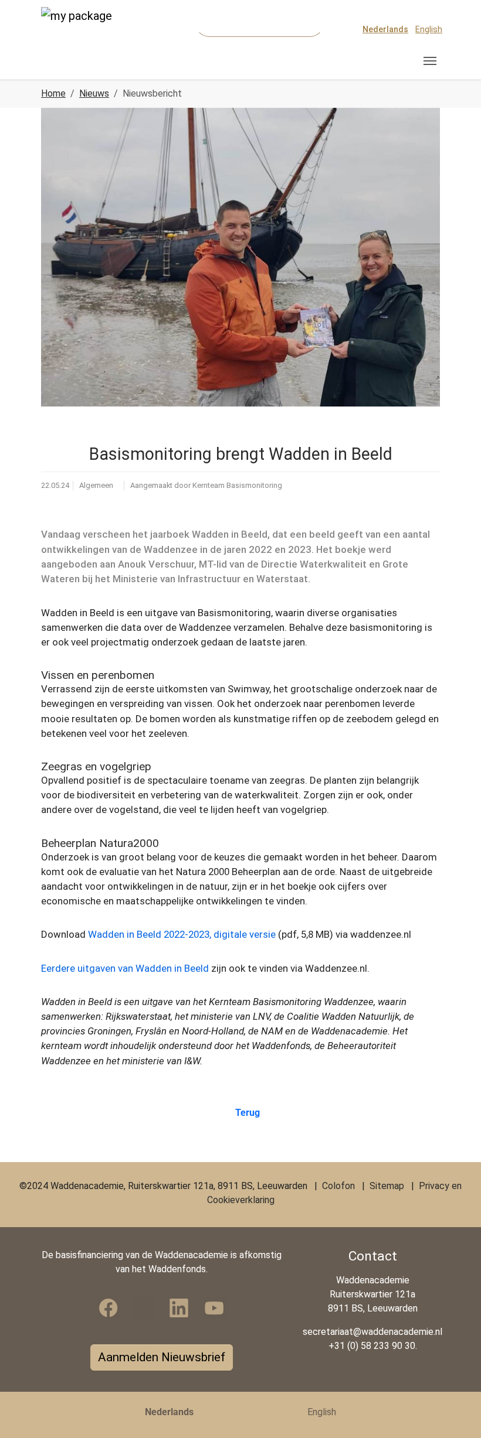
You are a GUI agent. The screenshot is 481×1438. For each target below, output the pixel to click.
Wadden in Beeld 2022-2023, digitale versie (182, 934)
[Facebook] (108, 1308)
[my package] (85, 29)
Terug (247, 1112)
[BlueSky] (143, 1308)
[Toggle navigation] (430, 61)
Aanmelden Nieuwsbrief (161, 1357)
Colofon (338, 1185)
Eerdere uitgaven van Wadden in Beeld (125, 968)
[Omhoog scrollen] (455, 1412)
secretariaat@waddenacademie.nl (372, 1331)
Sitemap (387, 1185)
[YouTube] (214, 1308)
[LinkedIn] (178, 1308)
